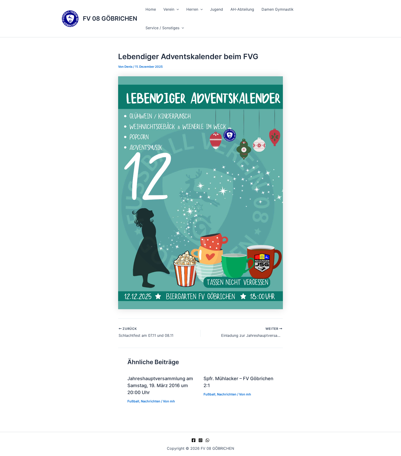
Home (151, 9)
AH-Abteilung (242, 9)
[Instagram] (200, 440)
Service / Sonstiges (162, 28)
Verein (168, 9)
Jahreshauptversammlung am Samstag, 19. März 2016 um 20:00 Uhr (160, 385)
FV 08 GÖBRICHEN (110, 18)
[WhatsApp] (207, 440)
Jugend (216, 9)
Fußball (133, 401)
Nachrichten (150, 401)
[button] (176, 9)
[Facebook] (193, 440)
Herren (192, 9)
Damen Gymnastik (278, 9)
